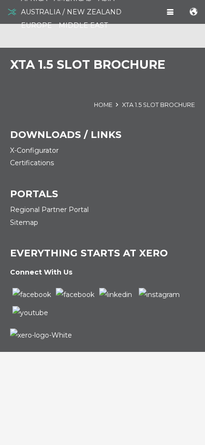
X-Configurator (34, 150)
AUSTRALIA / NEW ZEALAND (71, 12)
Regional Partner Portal (49, 209)
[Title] (11, 12)
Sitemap (24, 222)
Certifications (32, 163)
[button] (170, 12)
